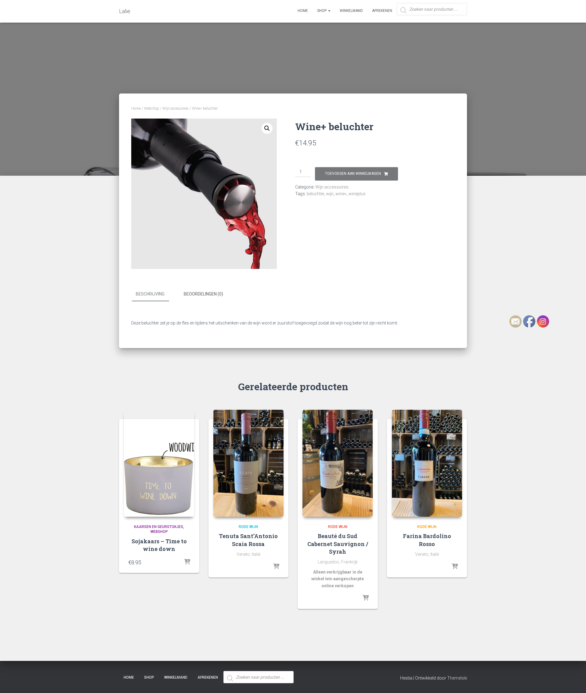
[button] (267, 128)
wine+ (341, 193)
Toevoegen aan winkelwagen (353, 173)
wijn (330, 193)
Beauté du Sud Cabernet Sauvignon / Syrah (337, 543)
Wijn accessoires (175, 108)
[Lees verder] (276, 567)
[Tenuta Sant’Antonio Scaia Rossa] (248, 463)
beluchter (315, 193)
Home (303, 11)
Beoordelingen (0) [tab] (203, 294)
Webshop (151, 108)
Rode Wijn (248, 527)
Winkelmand (351, 11)
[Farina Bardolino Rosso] (427, 463)
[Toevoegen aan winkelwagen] (187, 562)
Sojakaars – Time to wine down (159, 544)
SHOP (322, 11)
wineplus (357, 193)
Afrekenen (382, 11)
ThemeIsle (457, 678)
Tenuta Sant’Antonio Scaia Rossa (248, 539)
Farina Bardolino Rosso (427, 539)
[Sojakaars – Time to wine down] (159, 463)
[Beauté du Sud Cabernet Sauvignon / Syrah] (337, 463)
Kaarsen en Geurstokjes (158, 527)
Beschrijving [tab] (150, 294)
